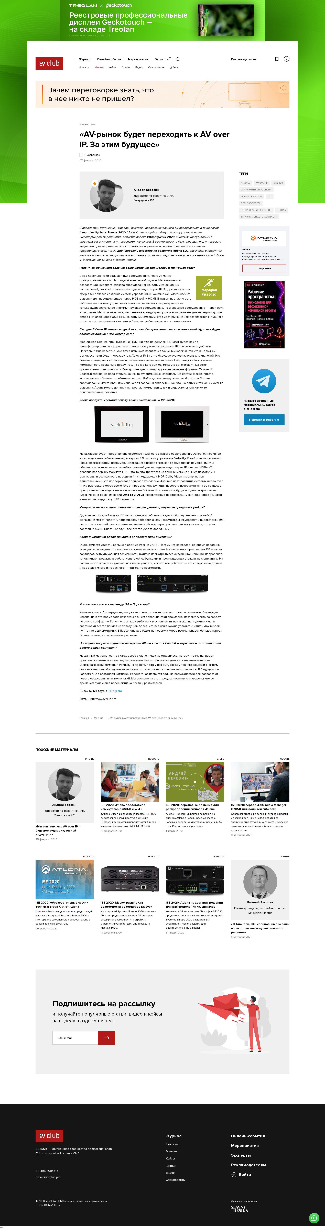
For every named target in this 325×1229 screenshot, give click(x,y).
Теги (175, 67)
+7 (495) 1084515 (47, 1171)
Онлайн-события (109, 59)
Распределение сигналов (256, 210)
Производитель (250, 203)
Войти (245, 1174)
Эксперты (162, 59)
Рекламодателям (243, 59)
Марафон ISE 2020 (251, 196)
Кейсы (112, 67)
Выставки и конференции (256, 189)
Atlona (245, 183)
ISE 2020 (278, 183)
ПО (269, 196)
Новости (84, 67)
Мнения (99, 67)
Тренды (281, 210)
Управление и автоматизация (259, 216)
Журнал (84, 59)
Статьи (126, 67)
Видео (139, 67)
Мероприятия (138, 59)
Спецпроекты (156, 67)
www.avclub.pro (105, 699)
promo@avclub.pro (48, 1177)
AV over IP (261, 183)
